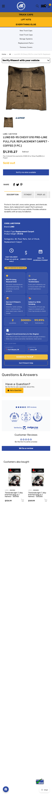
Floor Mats (22, 239)
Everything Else (26, 24)
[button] (43, 6)
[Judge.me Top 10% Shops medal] (37, 417)
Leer (6, 490)
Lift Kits (26, 19)
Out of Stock (33, 239)
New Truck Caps (26, 31)
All (15, 239)
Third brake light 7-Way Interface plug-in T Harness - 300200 (37, 495)
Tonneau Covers (26, 47)
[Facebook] (14, 184)
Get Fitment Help (26, 363)
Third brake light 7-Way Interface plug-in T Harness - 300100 (14, 495)
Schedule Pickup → (26, 357)
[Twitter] (17, 184)
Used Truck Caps (26, 35)
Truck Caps (26, 14)
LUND (5, 134)
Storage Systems (26, 39)
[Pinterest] (21, 184)
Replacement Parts (25, 43)
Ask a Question (16, 390)
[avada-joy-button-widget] (6, 789)
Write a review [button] (26, 448)
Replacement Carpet (13, 242)
